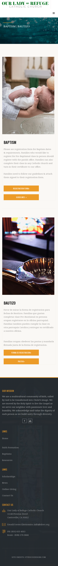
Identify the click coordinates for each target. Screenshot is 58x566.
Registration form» (21, 188)
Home (5, 438)
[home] (25, 4)
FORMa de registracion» (21, 352)
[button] (54, 13)
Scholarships (8, 476)
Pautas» (21, 361)
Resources (7, 460)
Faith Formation (10, 447)
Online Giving (9, 489)
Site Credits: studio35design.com (29, 557)
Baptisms (7, 454)
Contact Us (7, 495)
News (5, 483)
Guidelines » (21, 197)
